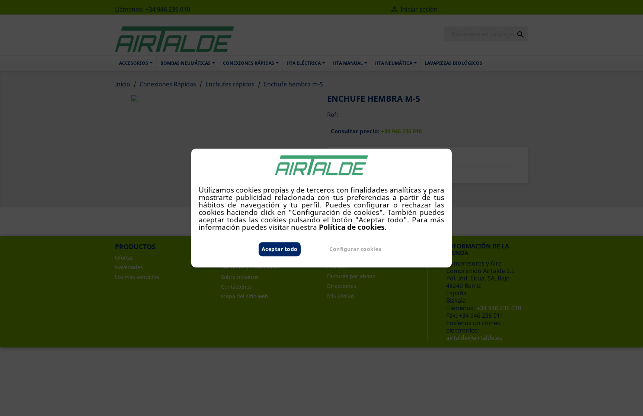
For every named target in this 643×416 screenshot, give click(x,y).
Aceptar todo (280, 249)
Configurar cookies (355, 249)
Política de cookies (351, 227)
